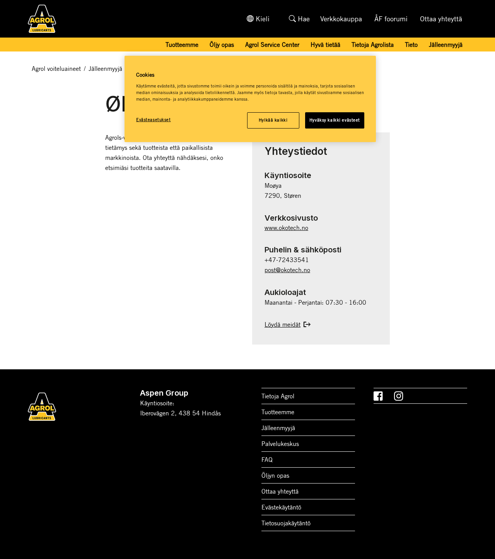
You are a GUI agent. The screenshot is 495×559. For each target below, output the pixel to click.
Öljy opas (222, 44)
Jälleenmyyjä (105, 68)
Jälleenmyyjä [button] (446, 44)
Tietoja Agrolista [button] (373, 44)
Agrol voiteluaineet (56, 68)
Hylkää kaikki (273, 120)
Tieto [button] (411, 44)
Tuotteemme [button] (182, 44)
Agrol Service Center (272, 44)
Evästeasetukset (153, 119)
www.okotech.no (286, 227)
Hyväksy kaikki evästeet (334, 120)
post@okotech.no (287, 270)
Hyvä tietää (325, 44)
